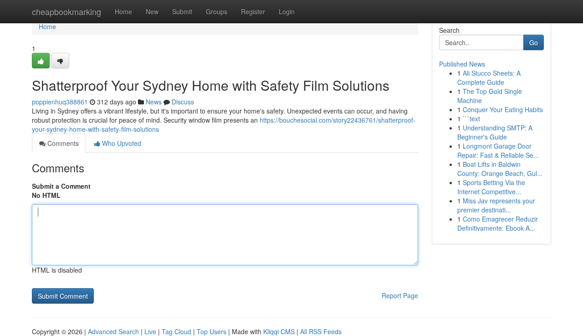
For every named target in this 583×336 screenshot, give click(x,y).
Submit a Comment (61, 186)
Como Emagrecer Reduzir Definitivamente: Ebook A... (497, 223)
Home (123, 11)
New (152, 11)
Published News (462, 63)
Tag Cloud (176, 331)
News (154, 101)
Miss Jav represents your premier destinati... (496, 205)
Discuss (183, 101)
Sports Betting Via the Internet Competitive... (491, 187)
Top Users (211, 331)
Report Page (400, 295)
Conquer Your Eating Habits (503, 109)
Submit (182, 11)
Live (150, 331)
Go (533, 42)
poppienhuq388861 (60, 101)
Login (287, 11)
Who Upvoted (120, 143)
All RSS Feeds (321, 331)
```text (471, 118)
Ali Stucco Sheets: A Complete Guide (489, 77)
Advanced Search (113, 331)
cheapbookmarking (66, 11)
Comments (62, 143)
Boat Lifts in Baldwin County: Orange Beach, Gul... (499, 169)
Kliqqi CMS (279, 331)
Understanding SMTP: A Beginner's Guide (494, 132)
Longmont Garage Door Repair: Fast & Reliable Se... (498, 150)
